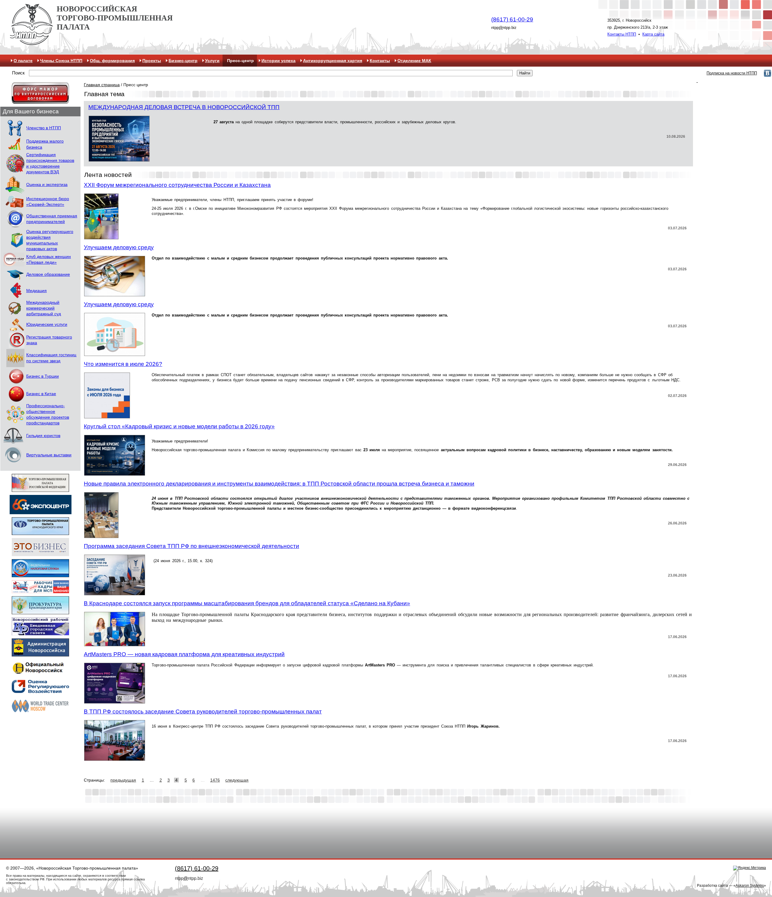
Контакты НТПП (621, 34)
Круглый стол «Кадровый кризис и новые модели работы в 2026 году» (179, 426)
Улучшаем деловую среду (119, 247)
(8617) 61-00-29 (512, 19)
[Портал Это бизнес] (40, 553)
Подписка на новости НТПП (732, 73)
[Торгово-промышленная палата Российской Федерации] (40, 489)
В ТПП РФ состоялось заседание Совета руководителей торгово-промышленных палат (203, 711)
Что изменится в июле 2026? (123, 364)
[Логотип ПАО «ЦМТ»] (40, 712)
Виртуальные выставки (48, 455)
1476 (215, 780)
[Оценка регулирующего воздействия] (40, 691)
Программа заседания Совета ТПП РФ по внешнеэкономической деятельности (191, 546)
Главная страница (102, 84)
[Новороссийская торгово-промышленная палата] (31, 43)
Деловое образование (48, 274)
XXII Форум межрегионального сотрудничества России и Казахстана (177, 185)
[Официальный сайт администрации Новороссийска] (40, 653)
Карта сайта (653, 34)
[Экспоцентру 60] (40, 511)
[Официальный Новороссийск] (40, 673)
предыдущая (123, 780)
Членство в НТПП (43, 128)
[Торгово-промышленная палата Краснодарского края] (40, 532)
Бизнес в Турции (42, 376)
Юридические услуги (46, 324)
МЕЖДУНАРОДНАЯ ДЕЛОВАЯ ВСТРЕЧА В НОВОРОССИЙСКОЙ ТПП (184, 107)
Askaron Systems (750, 885)
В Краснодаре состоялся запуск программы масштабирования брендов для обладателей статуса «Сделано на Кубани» (247, 603)
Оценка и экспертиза (47, 184)
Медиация (36, 290)
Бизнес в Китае (41, 394)
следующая (236, 780)
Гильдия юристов (43, 435)
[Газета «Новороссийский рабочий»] (40, 632)
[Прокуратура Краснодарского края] (40, 611)
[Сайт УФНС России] (40, 574)
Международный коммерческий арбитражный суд (43, 308)
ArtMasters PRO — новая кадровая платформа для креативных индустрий (184, 654)
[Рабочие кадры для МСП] (40, 590)
